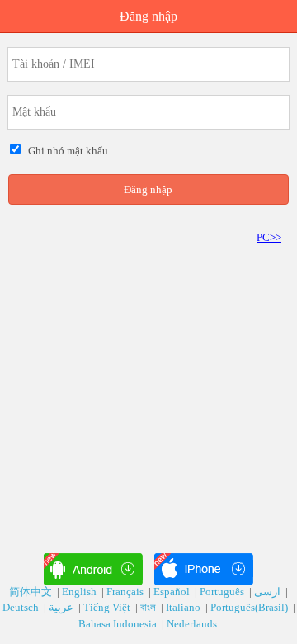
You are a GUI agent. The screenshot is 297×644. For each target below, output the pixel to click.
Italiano (184, 607)
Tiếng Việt (108, 607)
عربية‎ (62, 607)
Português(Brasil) (250, 607)
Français (126, 591)
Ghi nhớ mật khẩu (65, 150)
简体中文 (31, 591)
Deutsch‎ (21, 607)
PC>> (269, 237)
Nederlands (193, 624)
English (80, 591)
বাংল (149, 607)
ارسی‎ (268, 591)
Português (223, 591)
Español (172, 591)
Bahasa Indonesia (118, 624)
